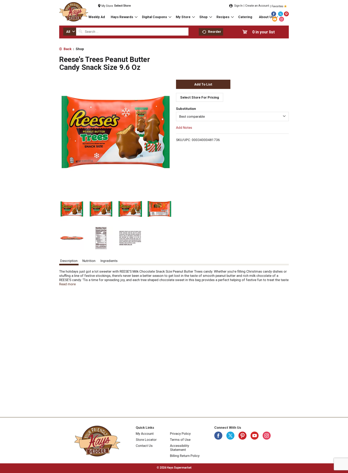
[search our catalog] (80, 32)
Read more (67, 284)
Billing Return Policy (185, 456)
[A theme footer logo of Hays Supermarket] (97, 441)
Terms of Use (180, 440)
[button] (71, 209)
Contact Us (144, 446)
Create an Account (257, 5)
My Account (145, 434)
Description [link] (69, 261)
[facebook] (273, 13)
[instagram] (281, 19)
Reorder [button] (214, 32)
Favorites (277, 6)
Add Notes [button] (184, 128)
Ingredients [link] (109, 261)
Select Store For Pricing (199, 97)
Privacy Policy (180, 434)
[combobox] (69, 32)
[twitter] (280, 13)
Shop (80, 49)
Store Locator (146, 440)
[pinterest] (286, 13)
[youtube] (274, 19)
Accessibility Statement (179, 448)
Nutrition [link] (88, 261)
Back (67, 49)
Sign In (238, 5)
